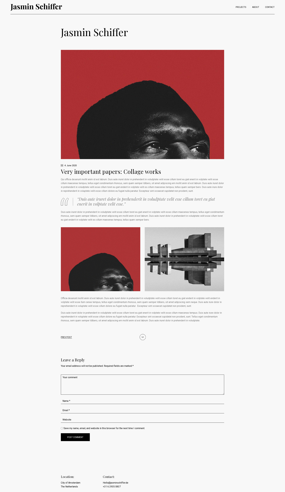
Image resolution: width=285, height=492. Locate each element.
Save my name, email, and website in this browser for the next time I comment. (104, 428)
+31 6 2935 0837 (112, 486)
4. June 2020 (70, 165)
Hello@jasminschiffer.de (115, 482)
